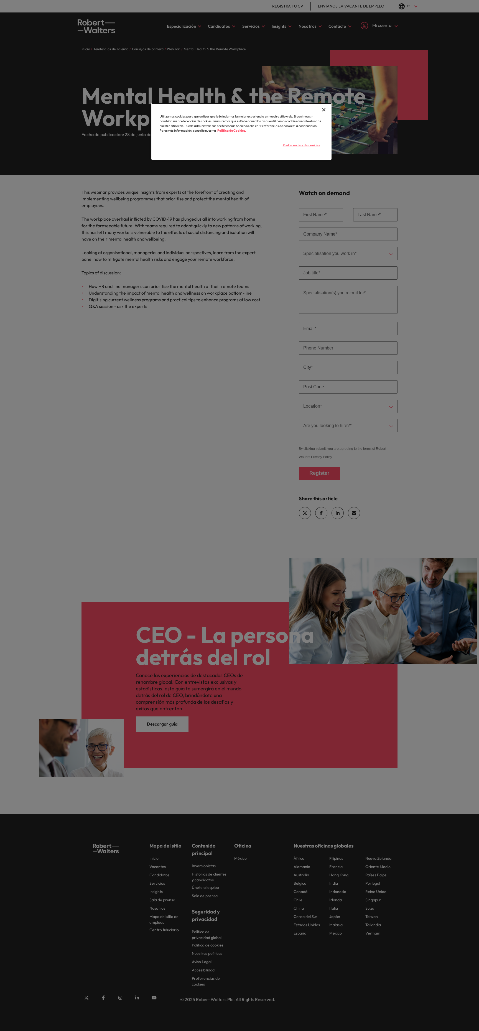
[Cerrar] (324, 110)
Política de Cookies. (231, 130)
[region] (241, 131)
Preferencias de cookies (301, 145)
